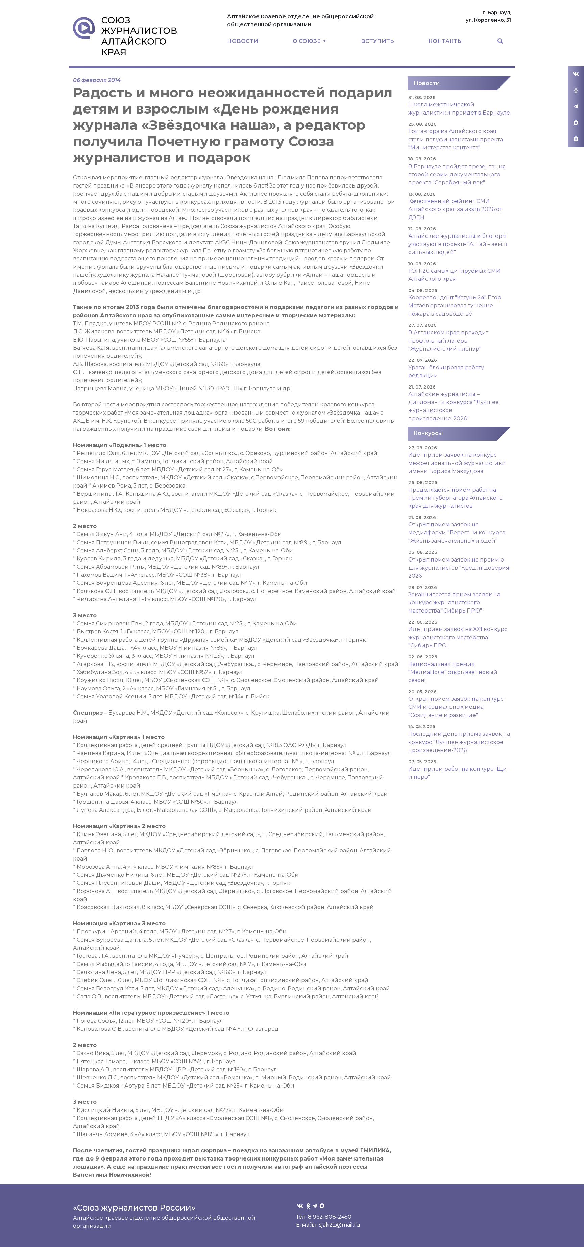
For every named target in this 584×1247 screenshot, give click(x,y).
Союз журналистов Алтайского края (125, 36)
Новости (427, 83)
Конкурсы (428, 433)
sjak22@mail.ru (339, 1225)
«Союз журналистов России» (134, 1208)
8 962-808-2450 (329, 1217)
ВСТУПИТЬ (377, 41)
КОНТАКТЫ (446, 41)
